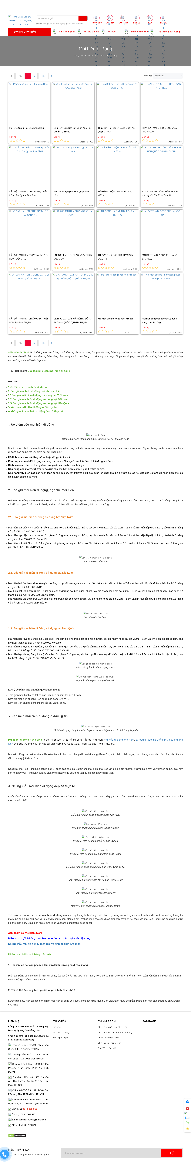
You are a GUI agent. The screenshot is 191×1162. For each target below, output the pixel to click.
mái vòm (129, 739)
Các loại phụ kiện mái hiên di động (49, 370)
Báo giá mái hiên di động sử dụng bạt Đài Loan (38, 399)
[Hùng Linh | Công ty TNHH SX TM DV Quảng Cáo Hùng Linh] (20, 20)
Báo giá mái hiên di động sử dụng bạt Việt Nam (38, 395)
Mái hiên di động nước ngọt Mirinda (115, 318)
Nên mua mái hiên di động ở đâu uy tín (32, 407)
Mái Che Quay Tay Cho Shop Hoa (26, 127)
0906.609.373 (28, 1114)
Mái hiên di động (18, 352)
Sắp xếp (148, 75)
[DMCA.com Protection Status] (17, 1135)
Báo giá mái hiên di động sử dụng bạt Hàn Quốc (39, 403)
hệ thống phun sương (165, 739)
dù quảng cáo (144, 739)
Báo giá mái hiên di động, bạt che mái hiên (34, 391)
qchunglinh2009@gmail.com (32, 1119)
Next (43, 75)
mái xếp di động (113, 739)
